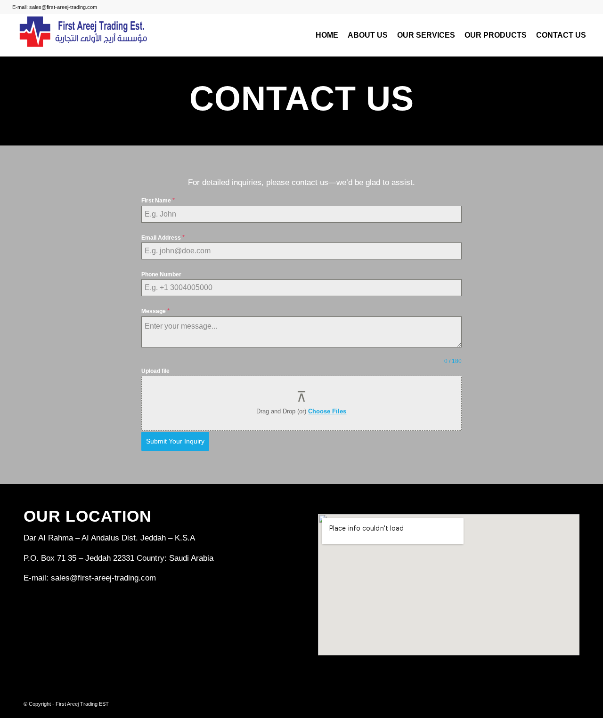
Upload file (155, 371)
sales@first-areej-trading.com (103, 577)
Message (155, 311)
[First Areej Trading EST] (83, 35)
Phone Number (161, 274)
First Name (158, 200)
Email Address (163, 237)
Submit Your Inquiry (175, 441)
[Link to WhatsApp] (572, 702)
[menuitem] (327, 35)
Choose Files (327, 411)
